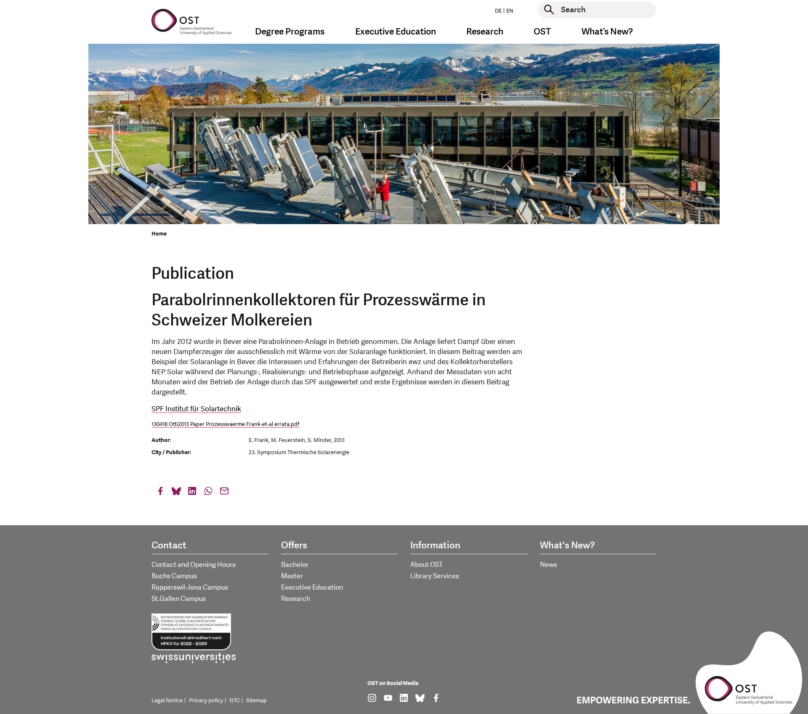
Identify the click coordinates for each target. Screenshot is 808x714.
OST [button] (542, 32)
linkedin (192, 493)
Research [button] (484, 32)
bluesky (176, 493)
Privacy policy (206, 700)
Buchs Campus (174, 576)
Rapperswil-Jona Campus (190, 587)
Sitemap (256, 700)
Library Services (434, 576)
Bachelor (294, 564)
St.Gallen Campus (179, 598)
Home (159, 234)
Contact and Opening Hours (194, 564)
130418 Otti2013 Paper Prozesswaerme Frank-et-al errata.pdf (225, 424)
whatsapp (208, 493)
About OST (426, 564)
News (548, 564)
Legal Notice (167, 700)
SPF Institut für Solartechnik (196, 409)
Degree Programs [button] (289, 32)
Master (292, 576)
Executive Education (312, 587)
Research (295, 598)
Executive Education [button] (395, 32)
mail (224, 493)
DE (498, 11)
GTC (234, 700)
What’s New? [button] (607, 32)
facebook (160, 493)
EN (509, 11)
